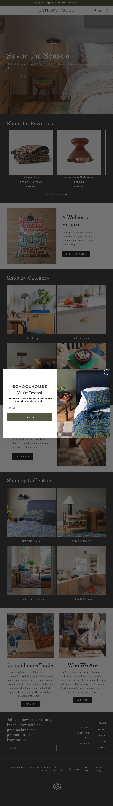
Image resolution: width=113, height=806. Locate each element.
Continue (30, 417)
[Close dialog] (106, 372)
